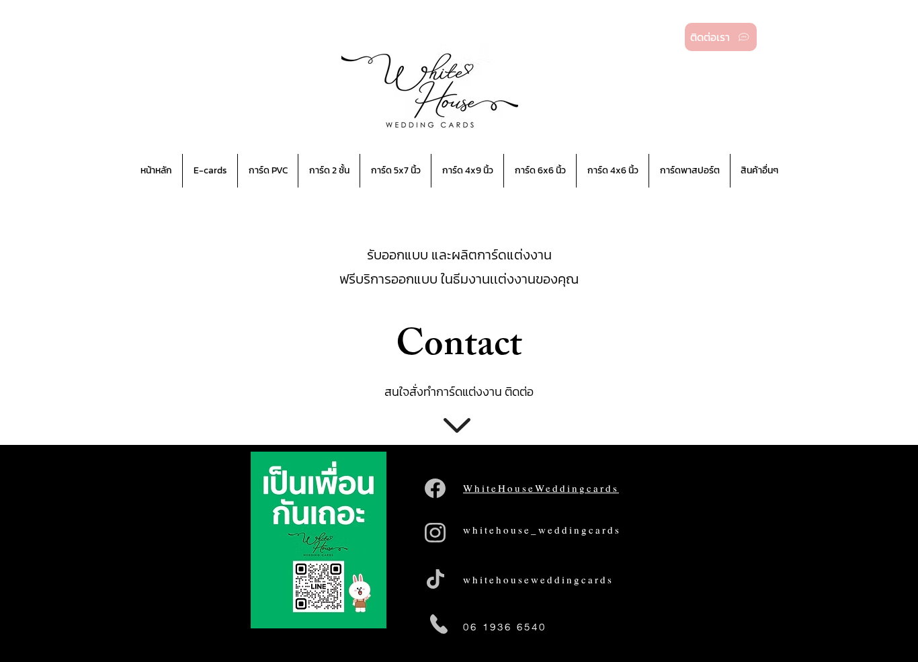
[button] (268, 171)
